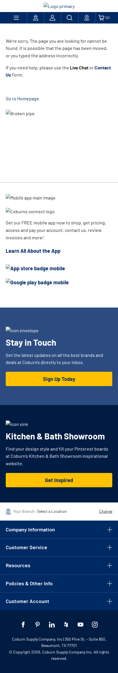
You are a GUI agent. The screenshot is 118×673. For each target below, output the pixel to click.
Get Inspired (59, 480)
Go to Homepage (22, 98)
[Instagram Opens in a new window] (95, 624)
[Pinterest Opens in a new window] (37, 624)
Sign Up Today (59, 379)
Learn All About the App (33, 251)
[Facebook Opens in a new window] (23, 624)
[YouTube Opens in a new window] (80, 624)
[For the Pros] (35, 18)
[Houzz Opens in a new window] (66, 624)
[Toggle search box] (69, 18)
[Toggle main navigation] (16, 18)
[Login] (52, 18)
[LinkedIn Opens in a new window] (52, 624)
